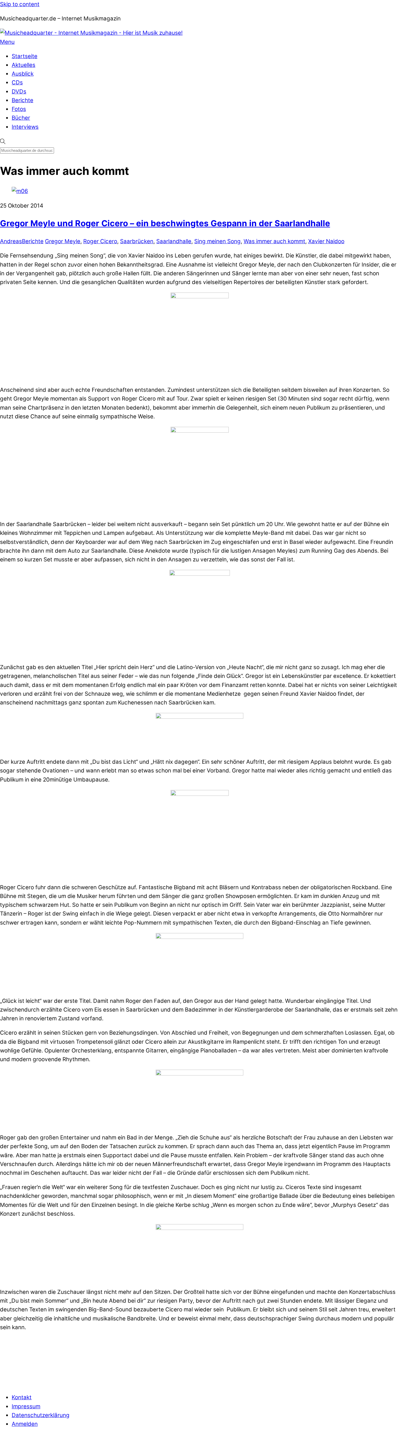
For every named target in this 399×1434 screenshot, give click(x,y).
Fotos (19, 109)
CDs (17, 82)
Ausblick (23, 73)
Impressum (26, 1406)
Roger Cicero (100, 241)
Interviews (25, 126)
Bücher (21, 117)
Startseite (24, 56)
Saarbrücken (136, 241)
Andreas (11, 241)
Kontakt (22, 1397)
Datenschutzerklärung (41, 1415)
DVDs (19, 91)
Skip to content (19, 4)
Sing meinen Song (217, 241)
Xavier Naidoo (326, 241)
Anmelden (25, 1424)
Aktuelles (23, 65)
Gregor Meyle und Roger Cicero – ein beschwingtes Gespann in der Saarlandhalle (165, 223)
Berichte (22, 100)
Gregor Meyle (62, 241)
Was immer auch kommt (274, 241)
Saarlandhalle (173, 241)
